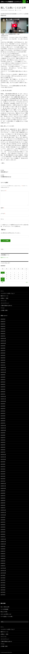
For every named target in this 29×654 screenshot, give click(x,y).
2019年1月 (3, 536)
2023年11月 (3, 398)
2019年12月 (3, 510)
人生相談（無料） (4, 310)
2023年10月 (3, 401)
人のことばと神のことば (6, 614)
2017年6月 (3, 582)
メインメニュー (27, 1)
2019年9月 (3, 517)
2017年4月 (3, 587)
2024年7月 (3, 379)
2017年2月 (3, 592)
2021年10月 (3, 459)
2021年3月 (3, 476)
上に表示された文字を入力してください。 (11, 233)
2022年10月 (3, 430)
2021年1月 (3, 481)
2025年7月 (3, 350)
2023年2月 (3, 420)
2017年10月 (3, 573)
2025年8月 (3, 348)
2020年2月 (3, 505)
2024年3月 (3, 389)
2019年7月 (3, 522)
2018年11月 (3, 541)
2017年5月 (3, 585)
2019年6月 (3, 524)
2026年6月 (3, 324)
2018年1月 (3, 565)
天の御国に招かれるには (6, 176)
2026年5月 (3, 326)
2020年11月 (3, 486)
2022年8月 (3, 435)
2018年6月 (3, 553)
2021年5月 (3, 471)
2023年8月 (3, 406)
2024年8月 (3, 377)
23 (2, 278)
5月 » (27, 282)
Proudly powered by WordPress (6, 652)
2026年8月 (3, 319)
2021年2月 (3, 478)
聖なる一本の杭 (4, 611)
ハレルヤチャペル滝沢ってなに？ (8, 293)
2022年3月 (3, 447)
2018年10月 (3, 544)
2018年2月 (3, 563)
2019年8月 (3, 519)
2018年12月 (3, 539)
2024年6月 (3, 382)
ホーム (2, 291)
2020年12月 (3, 483)
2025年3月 (3, 360)
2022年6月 (3, 440)
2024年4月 (3, 386)
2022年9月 (3, 432)
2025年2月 (3, 362)
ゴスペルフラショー (5, 303)
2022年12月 (3, 425)
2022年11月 (3, 427)
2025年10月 (3, 343)
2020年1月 (3, 507)
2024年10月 (3, 372)
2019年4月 (3, 529)
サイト (2, 219)
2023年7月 (3, 408)
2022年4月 (3, 444)
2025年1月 (3, 365)
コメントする (18, 10)
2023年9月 (3, 403)
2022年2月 (3, 449)
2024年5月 (3, 384)
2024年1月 (3, 394)
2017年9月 (3, 575)
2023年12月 (3, 396)
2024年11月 (3, 369)
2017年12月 (3, 568)
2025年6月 (3, 353)
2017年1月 (3, 594)
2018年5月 (3, 556)
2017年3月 (3, 589)
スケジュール (3, 300)
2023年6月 (3, 411)
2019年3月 (3, 531)
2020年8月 (3, 493)
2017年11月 (3, 570)
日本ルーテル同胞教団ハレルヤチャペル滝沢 (12, 1)
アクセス (2, 307)
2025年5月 (3, 355)
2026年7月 (3, 321)
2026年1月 (3, 336)
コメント (3, 190)
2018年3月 (3, 560)
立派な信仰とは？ (4, 171)
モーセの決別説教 (4, 609)
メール (3, 213)
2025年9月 (3, 345)
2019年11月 (3, 512)
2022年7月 (3, 437)
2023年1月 (3, 423)
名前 (2, 207)
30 (2, 280)
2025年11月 (3, 340)
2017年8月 (3, 577)
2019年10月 (3, 515)
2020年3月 (3, 502)
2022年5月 (3, 442)
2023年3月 (3, 418)
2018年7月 (3, 551)
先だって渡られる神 (5, 606)
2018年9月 (3, 546)
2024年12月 (3, 367)
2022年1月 (3, 452)
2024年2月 (3, 391)
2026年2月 (3, 333)
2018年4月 (3, 558)
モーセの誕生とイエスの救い (7, 616)
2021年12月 (3, 454)
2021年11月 (3, 456)
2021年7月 (3, 466)
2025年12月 (3, 338)
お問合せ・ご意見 (4, 298)
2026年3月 (3, 331)
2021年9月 (3, 461)
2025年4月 (3, 357)
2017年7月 (3, 580)
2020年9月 (3, 490)
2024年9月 (3, 374)
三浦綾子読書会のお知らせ (6, 305)
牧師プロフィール (4, 257)
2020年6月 (3, 498)
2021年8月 (3, 464)
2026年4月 (3, 328)
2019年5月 (3, 527)
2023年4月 (3, 415)
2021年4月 (3, 473)
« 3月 (2, 282)
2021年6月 (3, 469)
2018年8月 (3, 548)
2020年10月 (3, 488)
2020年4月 (3, 500)
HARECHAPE (11, 10)
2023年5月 (3, 413)
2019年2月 (3, 534)
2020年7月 (3, 495)
